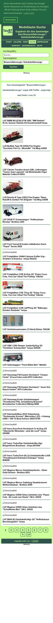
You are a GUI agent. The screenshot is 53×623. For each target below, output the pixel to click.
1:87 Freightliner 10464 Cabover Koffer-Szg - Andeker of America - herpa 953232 (24, 257)
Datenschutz (28, 46)
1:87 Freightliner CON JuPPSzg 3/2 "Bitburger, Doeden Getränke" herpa (25, 309)
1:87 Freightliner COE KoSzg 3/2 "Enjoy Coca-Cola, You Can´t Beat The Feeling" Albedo (25, 275)
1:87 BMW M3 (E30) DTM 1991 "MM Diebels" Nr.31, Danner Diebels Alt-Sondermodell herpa (25, 122)
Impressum (42, 42)
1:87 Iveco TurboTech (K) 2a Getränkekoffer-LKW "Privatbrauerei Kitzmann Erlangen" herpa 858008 (26, 458)
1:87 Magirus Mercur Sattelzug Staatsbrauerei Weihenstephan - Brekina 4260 (25, 483)
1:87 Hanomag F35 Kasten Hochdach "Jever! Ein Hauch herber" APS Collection (26, 388)
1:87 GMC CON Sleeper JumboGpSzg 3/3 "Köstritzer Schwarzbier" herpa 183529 (22, 347)
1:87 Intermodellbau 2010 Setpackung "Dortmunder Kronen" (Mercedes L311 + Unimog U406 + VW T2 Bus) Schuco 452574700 (26, 416)
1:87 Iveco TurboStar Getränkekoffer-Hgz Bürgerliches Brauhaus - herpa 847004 (22, 444)
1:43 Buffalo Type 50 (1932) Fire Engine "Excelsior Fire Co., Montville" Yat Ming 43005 (25, 147)
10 (28, 534)
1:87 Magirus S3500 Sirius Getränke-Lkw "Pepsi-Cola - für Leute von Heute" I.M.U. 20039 (26, 496)
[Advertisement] (27, 77)
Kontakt (16, 46)
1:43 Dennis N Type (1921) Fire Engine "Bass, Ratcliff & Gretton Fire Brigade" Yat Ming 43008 (25, 198)
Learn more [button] (29, 13)
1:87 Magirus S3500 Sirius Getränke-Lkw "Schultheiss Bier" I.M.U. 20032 (22, 508)
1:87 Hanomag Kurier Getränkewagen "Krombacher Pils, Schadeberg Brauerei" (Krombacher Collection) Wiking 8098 (23, 401)
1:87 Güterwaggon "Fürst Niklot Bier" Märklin (24, 365)
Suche (32, 42)
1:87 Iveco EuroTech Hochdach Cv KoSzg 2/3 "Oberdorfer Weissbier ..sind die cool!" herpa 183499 (25, 431)
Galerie (17, 42)
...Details (35, 541)
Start (9, 42)
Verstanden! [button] (10, 20)
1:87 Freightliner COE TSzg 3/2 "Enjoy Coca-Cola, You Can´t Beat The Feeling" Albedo (24, 294)
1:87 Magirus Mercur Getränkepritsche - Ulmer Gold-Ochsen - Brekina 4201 (25, 471)
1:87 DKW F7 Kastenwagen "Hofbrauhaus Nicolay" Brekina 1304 (23, 220)
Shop (25, 42)
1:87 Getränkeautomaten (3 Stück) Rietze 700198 (26, 329)
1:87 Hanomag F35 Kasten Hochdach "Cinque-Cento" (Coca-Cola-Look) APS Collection (25, 376)
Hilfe (39, 46)
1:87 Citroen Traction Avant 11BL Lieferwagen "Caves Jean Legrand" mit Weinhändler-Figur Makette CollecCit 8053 (25, 172)
